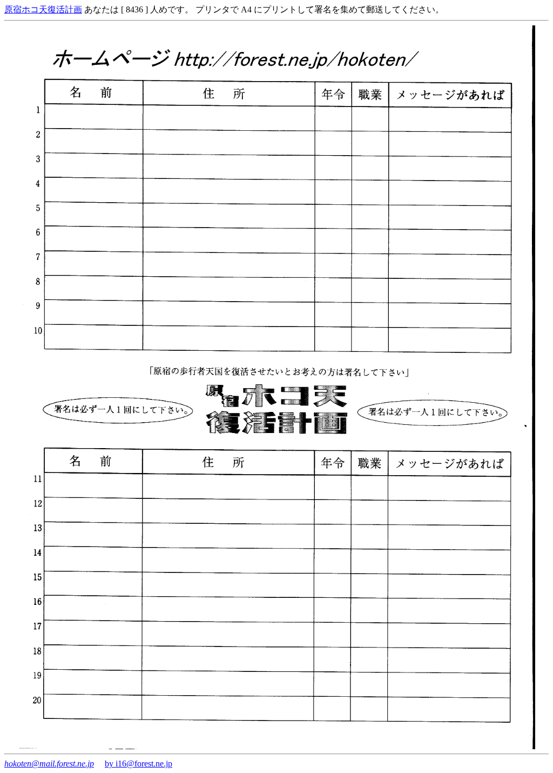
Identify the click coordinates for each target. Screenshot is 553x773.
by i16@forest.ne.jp (138, 763)
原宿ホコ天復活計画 (43, 9)
